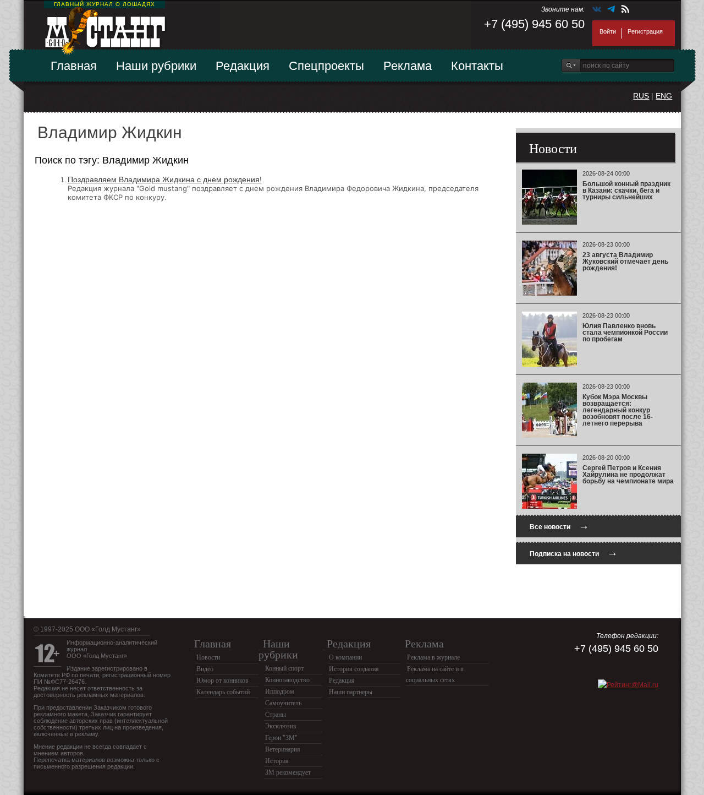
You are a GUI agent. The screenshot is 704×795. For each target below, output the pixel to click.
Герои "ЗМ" (281, 738)
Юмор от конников (222, 680)
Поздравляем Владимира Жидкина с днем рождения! (165, 179)
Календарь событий (223, 692)
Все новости (559, 525)
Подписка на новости (574, 552)
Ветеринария (282, 749)
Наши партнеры (350, 692)
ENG (664, 95)
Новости (208, 657)
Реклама (407, 66)
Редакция (243, 66)
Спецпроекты (326, 66)
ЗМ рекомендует (288, 772)
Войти (608, 31)
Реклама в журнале (433, 657)
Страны (275, 714)
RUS (641, 95)
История (277, 761)
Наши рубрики (156, 66)
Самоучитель (283, 703)
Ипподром (279, 691)
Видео (204, 669)
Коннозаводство (287, 680)
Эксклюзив (280, 726)
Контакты (477, 66)
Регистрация (645, 31)
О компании (345, 657)
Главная (74, 66)
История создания (354, 669)
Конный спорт (284, 668)
